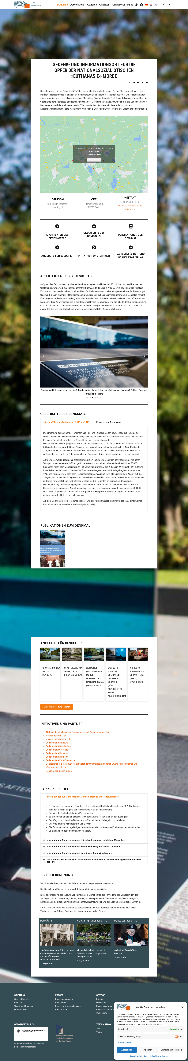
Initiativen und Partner (94, 255)
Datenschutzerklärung (152, 1056)
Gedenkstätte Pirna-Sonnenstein (61, 760)
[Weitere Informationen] (169, 4)
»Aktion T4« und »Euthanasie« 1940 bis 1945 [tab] (66, 422)
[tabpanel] (94, 468)
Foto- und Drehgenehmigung (68, 1006)
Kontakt (99, 999)
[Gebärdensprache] (136, 4)
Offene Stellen (20, 1009)
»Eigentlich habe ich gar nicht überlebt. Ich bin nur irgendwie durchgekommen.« (91, 953)
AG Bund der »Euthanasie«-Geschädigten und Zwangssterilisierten (77, 732)
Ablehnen (148, 1050)
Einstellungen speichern (171, 1050)
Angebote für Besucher (57, 255)
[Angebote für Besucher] (57, 247)
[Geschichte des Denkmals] (94, 226)
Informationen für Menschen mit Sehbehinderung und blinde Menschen (83, 846)
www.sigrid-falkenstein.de (58, 739)
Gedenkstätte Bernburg (57, 742)
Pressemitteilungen (64, 999)
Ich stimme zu (94, 159)
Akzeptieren (126, 1050)
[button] (182, 1007)
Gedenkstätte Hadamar (57, 753)
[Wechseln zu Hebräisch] (155, 4)
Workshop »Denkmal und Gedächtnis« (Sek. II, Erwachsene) (137, 675)
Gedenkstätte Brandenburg (58, 746)
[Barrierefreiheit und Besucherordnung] (131, 247)
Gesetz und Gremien (23, 1006)
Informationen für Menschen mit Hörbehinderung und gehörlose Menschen (86, 840)
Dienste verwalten (125, 1042)
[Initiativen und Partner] (94, 247)
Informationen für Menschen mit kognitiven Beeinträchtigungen (80, 853)
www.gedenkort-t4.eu (56, 735)
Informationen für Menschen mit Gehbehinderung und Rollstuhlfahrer (83, 796)
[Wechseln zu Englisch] (151, 4)
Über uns (18, 1002)
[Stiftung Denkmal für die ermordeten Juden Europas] (28, 4)
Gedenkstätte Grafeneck (57, 749)
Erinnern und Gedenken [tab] (108, 422)
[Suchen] (164, 4)
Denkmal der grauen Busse (59, 771)
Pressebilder (60, 1002)
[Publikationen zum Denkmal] (131, 226)
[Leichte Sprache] (141, 4)
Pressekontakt (61, 1009)
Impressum (166, 1056)
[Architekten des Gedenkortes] (57, 226)
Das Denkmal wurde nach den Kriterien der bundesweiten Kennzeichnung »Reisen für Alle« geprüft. (94, 860)
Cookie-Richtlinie (136, 1056)
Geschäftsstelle (21, 999)
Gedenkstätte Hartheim (57, 756)
